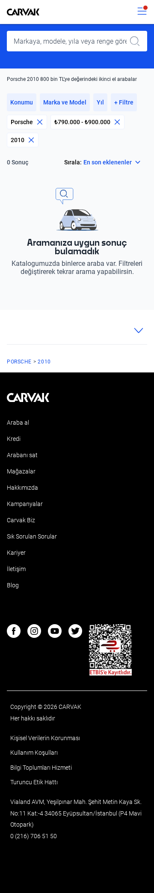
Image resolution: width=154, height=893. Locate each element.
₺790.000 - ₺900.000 (82, 122)
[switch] (142, 12)
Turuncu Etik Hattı (34, 782)
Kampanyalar (25, 503)
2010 (17, 140)
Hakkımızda (22, 487)
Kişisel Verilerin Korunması (45, 738)
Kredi (14, 438)
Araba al (18, 422)
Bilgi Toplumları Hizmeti (41, 767)
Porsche (22, 122)
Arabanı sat (22, 455)
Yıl (100, 102)
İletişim (16, 569)
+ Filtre (123, 102)
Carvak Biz (21, 520)
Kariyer (16, 552)
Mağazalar (21, 471)
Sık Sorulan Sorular (32, 536)
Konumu (21, 102)
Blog (13, 585)
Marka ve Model (64, 102)
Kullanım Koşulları (34, 752)
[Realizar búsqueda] (137, 41)
